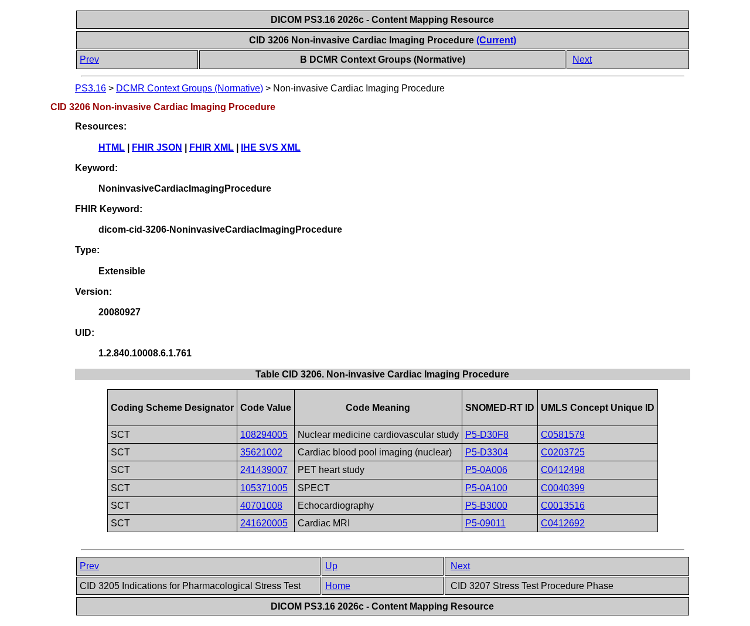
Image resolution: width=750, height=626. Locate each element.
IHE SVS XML (271, 147)
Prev (89, 59)
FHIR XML (211, 147)
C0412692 (563, 523)
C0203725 (563, 452)
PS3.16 (90, 88)
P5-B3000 (486, 506)
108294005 (264, 435)
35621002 (261, 452)
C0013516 (563, 506)
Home (337, 586)
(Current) (496, 40)
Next (582, 59)
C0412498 (563, 470)
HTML (111, 147)
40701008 (261, 506)
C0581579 (563, 435)
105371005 (264, 488)
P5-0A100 (486, 488)
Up (331, 566)
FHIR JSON (157, 147)
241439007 (264, 470)
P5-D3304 (486, 452)
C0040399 (563, 488)
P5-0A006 (486, 470)
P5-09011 (485, 523)
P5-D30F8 (487, 435)
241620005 (264, 523)
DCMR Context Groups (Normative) (189, 88)
